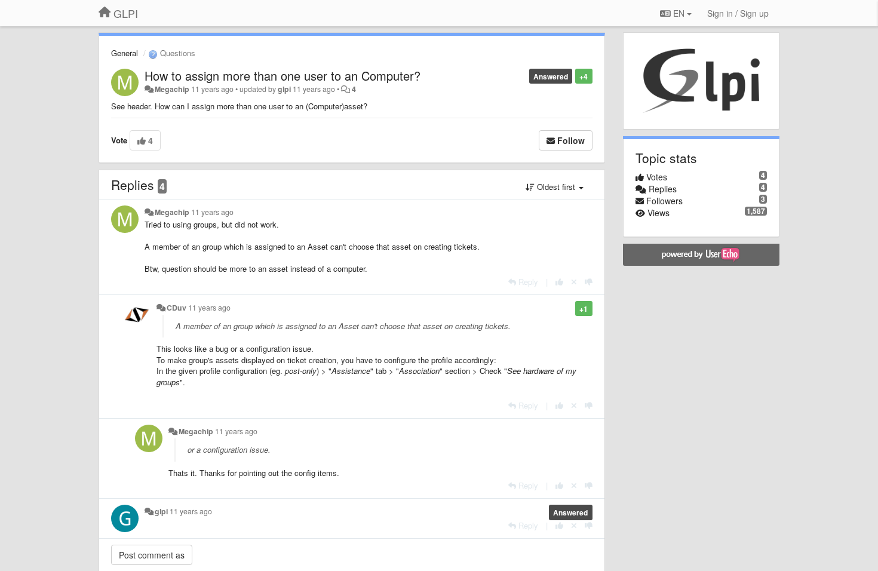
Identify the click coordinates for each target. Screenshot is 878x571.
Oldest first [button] (556, 186)
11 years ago (212, 212)
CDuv (176, 307)
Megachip (172, 89)
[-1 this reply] (589, 281)
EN (679, 13)
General (124, 53)
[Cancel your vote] (574, 281)
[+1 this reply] (559, 281)
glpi (284, 89)
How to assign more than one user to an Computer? (282, 75)
